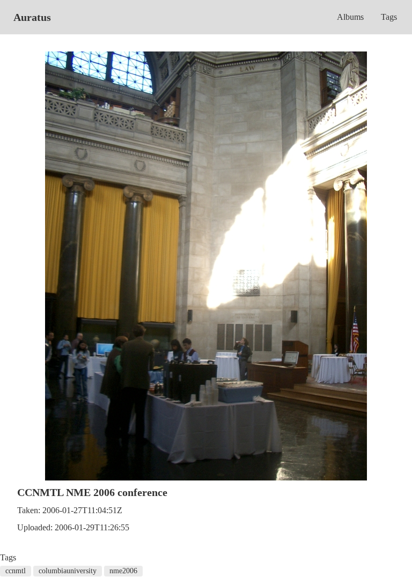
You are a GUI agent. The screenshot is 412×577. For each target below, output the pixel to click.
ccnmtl (15, 571)
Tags (389, 16)
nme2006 (123, 571)
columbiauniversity (68, 571)
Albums (350, 16)
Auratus (32, 17)
